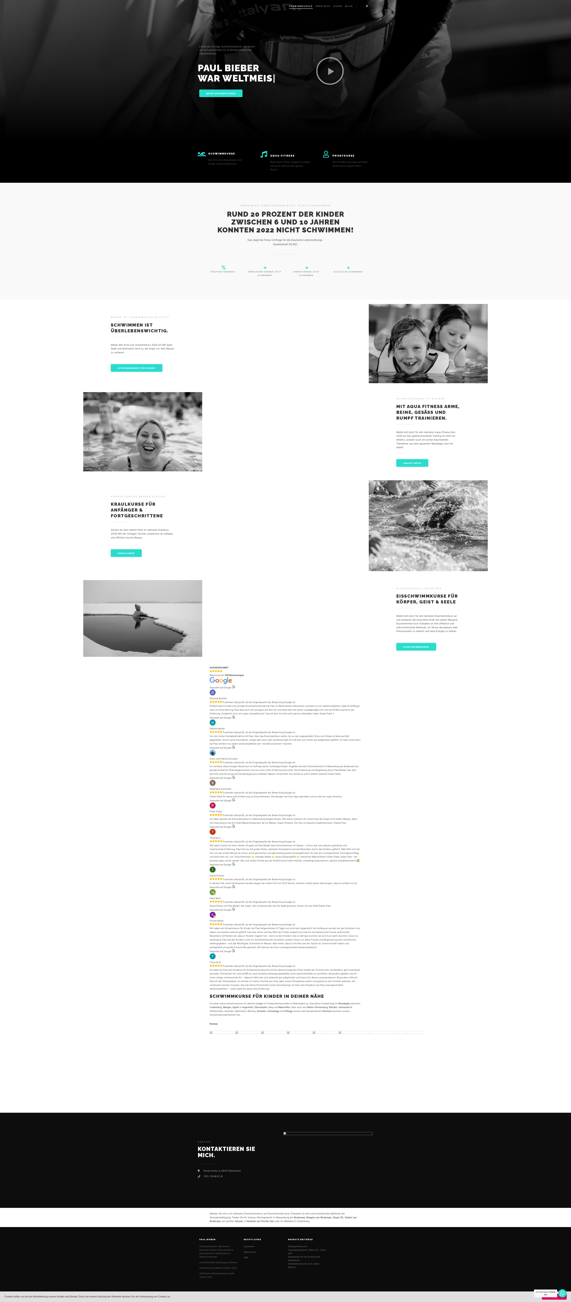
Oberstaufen (261, 1007)
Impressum (249, 1246)
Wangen (227, 1007)
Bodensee (299, 1217)
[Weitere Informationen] (367, 6)
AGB (246, 1257)
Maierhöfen (284, 1007)
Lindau (259, 1003)
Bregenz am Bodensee (318, 1217)
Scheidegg (273, 1011)
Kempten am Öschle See (260, 1221)
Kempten (261, 1011)
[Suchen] (361, 6)
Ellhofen (333, 1007)
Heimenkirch (345, 1007)
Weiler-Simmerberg (317, 1007)
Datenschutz (250, 1252)
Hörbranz (327, 1011)
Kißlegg (288, 1011)
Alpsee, (239, 1221)
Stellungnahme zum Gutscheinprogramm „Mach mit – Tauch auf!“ (307, 1250)
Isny (271, 1007)
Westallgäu (344, 1003)
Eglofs (236, 1007)
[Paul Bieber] (208, 6)
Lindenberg (216, 1007)
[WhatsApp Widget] (562, 1293)
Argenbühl (247, 1007)
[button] (171, 1296)
